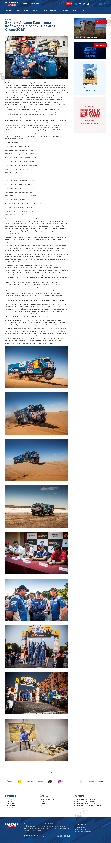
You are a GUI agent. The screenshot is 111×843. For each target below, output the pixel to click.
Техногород (64, 10)
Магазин (69, 3)
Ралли (45, 10)
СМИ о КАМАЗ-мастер (48, 799)
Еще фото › (101, 22)
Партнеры (53, 10)
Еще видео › (100, 45)
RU (100, 3)
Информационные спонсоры (85, 803)
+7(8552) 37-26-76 (84, 829)
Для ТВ (43, 805)
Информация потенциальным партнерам (89, 805)
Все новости (55, 773)
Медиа (26, 10)
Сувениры (74, 10)
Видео (43, 801)
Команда (17, 10)
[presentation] (2, 782)
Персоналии (11, 803)
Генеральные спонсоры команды (87, 799)
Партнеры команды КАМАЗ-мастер (87, 801)
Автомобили (36, 10)
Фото (43, 803)
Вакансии (84, 10)
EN (104, 3)
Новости (8, 10)
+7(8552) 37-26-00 (86, 827)
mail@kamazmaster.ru (85, 831)
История (9, 799)
